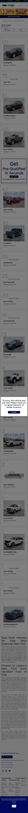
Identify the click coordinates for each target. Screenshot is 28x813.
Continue (14, 412)
